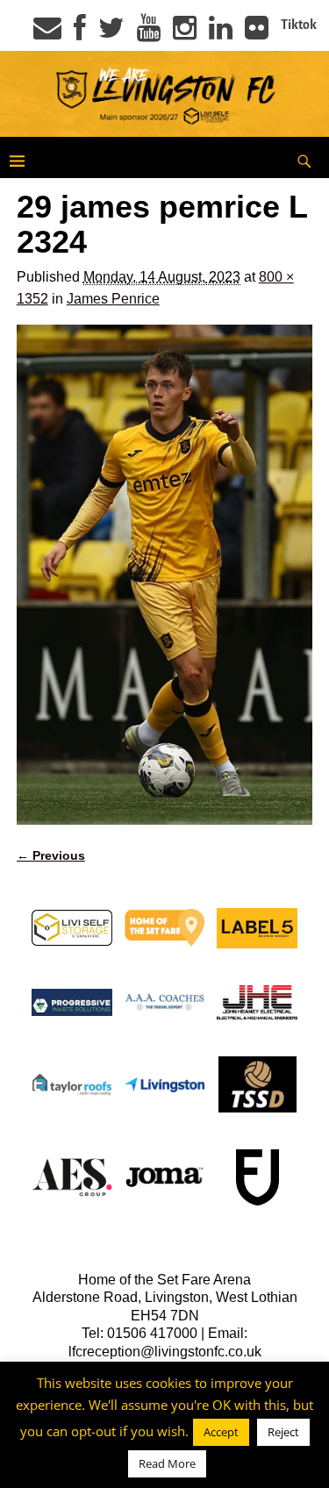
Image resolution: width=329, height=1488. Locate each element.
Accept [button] (221, 1432)
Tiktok (299, 25)
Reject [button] (283, 1432)
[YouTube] (149, 33)
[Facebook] (80, 33)
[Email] (47, 33)
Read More (167, 1463)
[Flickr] (256, 33)
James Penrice (113, 298)
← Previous (51, 855)
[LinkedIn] (220, 33)
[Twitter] (111, 33)
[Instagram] (185, 33)
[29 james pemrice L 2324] (165, 575)
